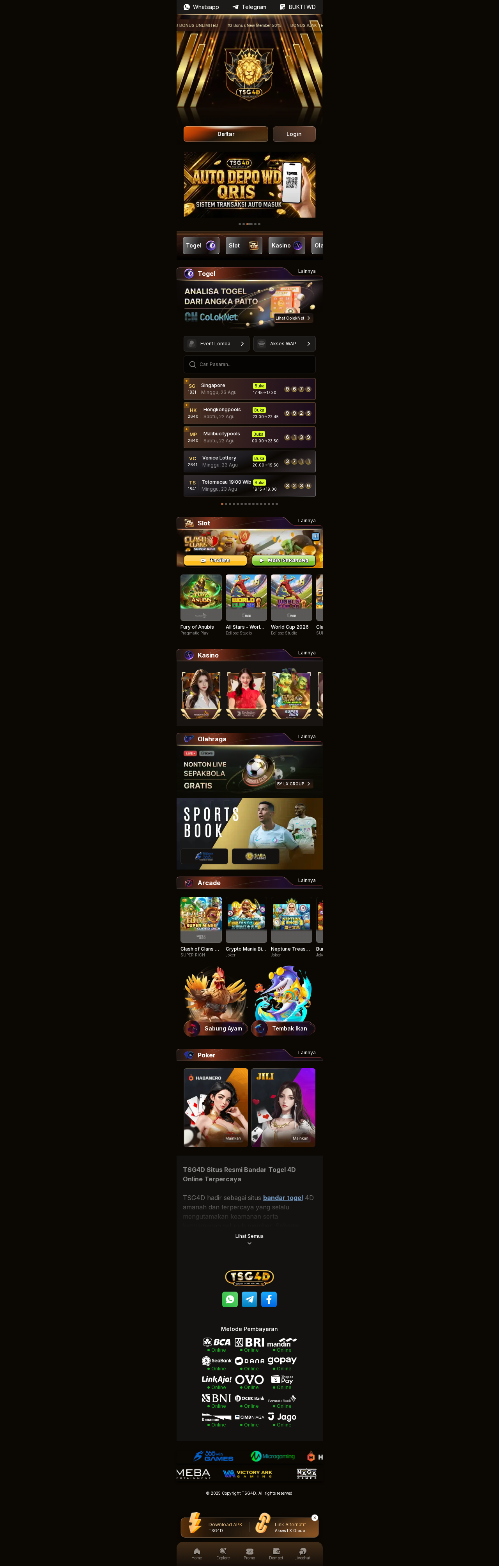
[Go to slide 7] (245, 504)
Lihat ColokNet (290, 318)
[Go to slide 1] (240, 224)
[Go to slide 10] (257, 504)
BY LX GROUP (290, 783)
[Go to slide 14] (273, 504)
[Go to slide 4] (255, 224)
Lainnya (307, 271)
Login (294, 134)
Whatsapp (206, 7)
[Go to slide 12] (265, 504)
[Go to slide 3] (249, 224)
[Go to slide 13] (269, 504)
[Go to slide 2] (243, 224)
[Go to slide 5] (259, 224)
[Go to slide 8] (249, 504)
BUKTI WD (302, 7)
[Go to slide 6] (242, 504)
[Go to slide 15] (277, 504)
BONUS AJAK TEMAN (282, 25)
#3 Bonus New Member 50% (225, 25)
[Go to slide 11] (261, 504)
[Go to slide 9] (253, 504)
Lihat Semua (249, 1236)
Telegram (254, 7)
